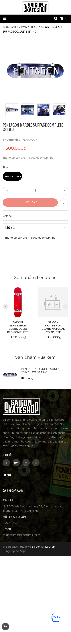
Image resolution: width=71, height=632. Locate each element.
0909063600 (11, 523)
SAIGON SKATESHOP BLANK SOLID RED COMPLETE (18, 327)
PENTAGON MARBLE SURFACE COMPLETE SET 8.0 (42, 370)
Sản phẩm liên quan (35, 277)
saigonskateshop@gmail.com (21, 535)
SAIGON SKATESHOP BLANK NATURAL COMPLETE (53, 327)
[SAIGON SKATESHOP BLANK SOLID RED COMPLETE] (18, 302)
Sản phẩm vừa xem (35, 357)
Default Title (12, 176)
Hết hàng (30, 202)
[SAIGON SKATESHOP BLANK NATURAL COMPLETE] (53, 302)
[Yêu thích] (64, 202)
